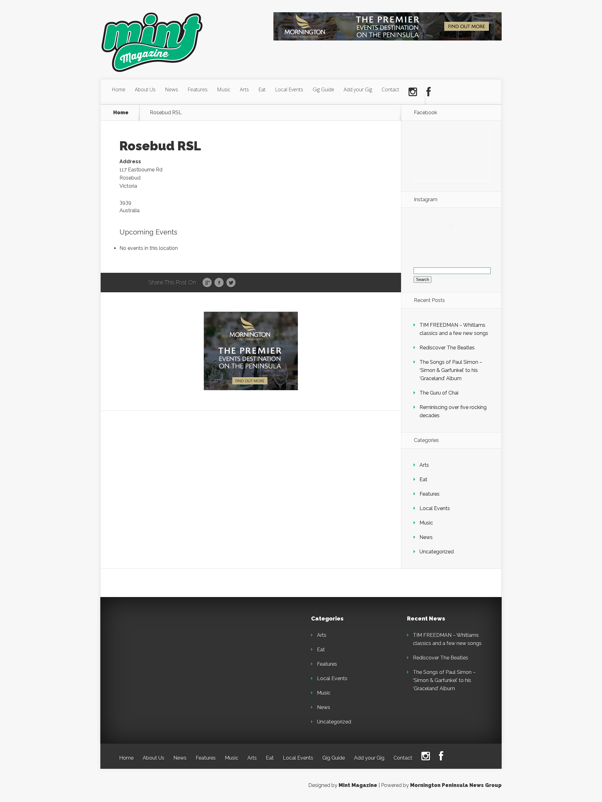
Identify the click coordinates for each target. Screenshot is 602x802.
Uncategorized (437, 552)
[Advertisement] (163, 655)
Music (223, 89)
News (171, 89)
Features (197, 89)
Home (118, 89)
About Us (145, 89)
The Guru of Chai (439, 393)
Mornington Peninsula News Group (456, 785)
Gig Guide (323, 89)
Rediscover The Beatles (447, 348)
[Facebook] (429, 92)
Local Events (289, 89)
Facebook (219, 283)
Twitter (231, 283)
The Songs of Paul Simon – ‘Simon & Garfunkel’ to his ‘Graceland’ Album (451, 370)
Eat (262, 89)
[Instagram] (413, 92)
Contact (390, 89)
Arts (244, 89)
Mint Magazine (358, 785)
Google (207, 283)
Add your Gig (358, 89)
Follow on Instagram (455, 238)
